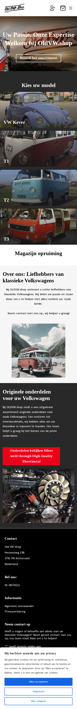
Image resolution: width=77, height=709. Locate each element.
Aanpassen (38, 691)
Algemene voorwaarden (19, 606)
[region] (38, 678)
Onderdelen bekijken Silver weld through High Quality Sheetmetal (31, 456)
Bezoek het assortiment (38, 58)
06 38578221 (12, 585)
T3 (6, 239)
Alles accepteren (38, 681)
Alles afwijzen (38, 701)
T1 (6, 161)
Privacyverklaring (15, 611)
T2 (6, 200)
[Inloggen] (52, 8)
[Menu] (70, 8)
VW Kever (14, 122)
